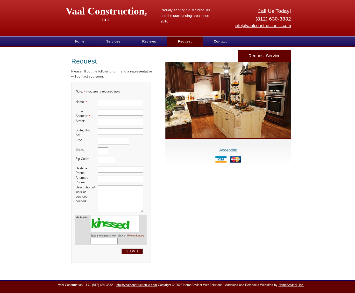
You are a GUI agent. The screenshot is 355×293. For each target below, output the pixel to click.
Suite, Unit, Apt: (83, 133)
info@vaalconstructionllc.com (263, 25)
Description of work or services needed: (85, 194)
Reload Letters (135, 235)
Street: (80, 121)
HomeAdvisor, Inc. (291, 285)
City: (79, 140)
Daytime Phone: (81, 171)
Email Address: (83, 114)
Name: (81, 102)
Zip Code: (82, 159)
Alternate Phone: (82, 180)
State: (80, 149)
